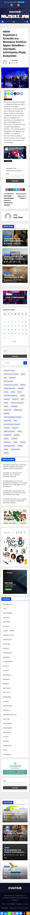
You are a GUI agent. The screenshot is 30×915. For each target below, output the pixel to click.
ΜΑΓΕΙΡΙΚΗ (7, 688)
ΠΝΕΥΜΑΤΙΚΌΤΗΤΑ (9, 715)
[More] (5, 96)
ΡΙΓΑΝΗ (5, 737)
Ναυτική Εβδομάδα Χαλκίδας (12, 424)
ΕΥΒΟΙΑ (6, 402)
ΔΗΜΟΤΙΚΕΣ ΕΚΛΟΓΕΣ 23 (10, 395)
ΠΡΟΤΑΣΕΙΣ (7, 732)
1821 (5, 377)
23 (26, 330)
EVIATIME (15, 12)
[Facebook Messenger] (11, 93)
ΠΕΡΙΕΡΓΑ (6, 710)
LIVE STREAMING (11, 904)
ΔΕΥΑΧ (19, 392)
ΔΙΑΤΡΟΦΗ (6, 644)
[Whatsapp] (8, 93)
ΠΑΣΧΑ (19, 431)
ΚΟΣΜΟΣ (6, 684)
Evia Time (15, 60)
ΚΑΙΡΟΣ (6, 406)
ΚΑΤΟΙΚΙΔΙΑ (7, 675)
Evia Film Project (8, 381)
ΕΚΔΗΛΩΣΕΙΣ (7, 653)
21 (19, 330)
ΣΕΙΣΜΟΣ (16, 435)
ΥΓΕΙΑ (5, 750)
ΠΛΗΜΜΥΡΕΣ (7, 435)
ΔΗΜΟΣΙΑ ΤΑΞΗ (8, 635)
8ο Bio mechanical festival (11, 374)
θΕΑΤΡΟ (6, 453)
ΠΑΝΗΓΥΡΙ (15, 427)
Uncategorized (7, 604)
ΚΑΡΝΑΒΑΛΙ (14, 406)
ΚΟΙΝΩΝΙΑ (6, 679)
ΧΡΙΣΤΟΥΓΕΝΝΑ (15, 449)
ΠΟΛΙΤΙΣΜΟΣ (6, 31)
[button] (24, 22)
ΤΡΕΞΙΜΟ (22, 442)
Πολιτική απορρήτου (23, 908)
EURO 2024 (12, 377)
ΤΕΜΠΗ (15, 442)
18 (8, 330)
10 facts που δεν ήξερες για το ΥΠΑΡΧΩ (21, 196)
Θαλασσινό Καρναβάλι (17, 402)
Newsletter (19, 904)
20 (15, 330)
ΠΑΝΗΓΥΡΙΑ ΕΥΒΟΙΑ (9, 431)
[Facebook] (5, 93)
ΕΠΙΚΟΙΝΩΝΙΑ (5, 908)
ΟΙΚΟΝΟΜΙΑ (7, 697)
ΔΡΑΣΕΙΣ (6, 648)
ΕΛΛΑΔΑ (26, 904)
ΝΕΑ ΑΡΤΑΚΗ (7, 420)
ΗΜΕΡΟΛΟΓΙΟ (13, 908)
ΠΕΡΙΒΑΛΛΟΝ (7, 706)
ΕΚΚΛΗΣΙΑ (15, 399)
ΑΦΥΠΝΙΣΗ (7, 622)
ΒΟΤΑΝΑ (6, 626)
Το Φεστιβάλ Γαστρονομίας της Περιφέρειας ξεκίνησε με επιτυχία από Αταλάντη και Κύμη (14, 492)
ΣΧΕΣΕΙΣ (6, 741)
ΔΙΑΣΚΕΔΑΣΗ (7, 639)
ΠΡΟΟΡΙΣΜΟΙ (7, 728)
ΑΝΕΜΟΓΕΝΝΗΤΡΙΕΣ (9, 388)
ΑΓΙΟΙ (5, 608)
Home (3, 904)
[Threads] (15, 93)
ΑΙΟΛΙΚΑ (23, 384)
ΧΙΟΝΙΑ (6, 449)
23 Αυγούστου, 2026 (12, 817)
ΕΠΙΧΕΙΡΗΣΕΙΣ (8, 662)
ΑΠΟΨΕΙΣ (6, 617)
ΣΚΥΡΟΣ (6, 438)
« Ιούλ (14, 341)
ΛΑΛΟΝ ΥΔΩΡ (7, 410)
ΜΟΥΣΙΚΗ (6, 413)
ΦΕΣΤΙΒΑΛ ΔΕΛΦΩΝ (9, 445)
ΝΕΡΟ (15, 420)
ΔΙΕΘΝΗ (22, 395)
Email (7, 173)
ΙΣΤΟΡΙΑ (6, 670)
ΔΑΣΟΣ (13, 392)
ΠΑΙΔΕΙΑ (6, 701)
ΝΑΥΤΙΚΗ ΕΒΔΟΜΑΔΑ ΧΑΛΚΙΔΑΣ (12, 417)
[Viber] (18, 93)
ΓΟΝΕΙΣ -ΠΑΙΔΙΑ (8, 631)
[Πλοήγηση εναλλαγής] (14, 22)
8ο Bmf (23, 374)
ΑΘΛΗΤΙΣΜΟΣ (7, 613)
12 (11, 326)
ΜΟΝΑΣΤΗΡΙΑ (18, 410)
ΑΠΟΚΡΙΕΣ (21, 388)
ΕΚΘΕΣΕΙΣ (7, 399)
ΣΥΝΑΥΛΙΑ (14, 438)
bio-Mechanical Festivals (11, 384)
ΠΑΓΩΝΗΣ (6, 427)
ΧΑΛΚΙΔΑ (20, 445)
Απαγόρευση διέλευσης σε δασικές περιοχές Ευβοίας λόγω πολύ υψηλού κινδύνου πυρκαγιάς (14, 466)
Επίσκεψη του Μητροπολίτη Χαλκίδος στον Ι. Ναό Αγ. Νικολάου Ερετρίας (12, 474)
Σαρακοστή (7, 442)
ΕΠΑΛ (22, 399)
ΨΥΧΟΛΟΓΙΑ (7, 754)
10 (5, 326)
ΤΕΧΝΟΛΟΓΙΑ (7, 745)
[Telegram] (21, 93)
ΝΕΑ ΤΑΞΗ (6, 692)
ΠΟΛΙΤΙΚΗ (6, 719)
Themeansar (15, 900)
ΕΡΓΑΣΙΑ (6, 666)
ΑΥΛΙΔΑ (6, 392)
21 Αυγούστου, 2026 (12, 873)
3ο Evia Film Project (9, 370)
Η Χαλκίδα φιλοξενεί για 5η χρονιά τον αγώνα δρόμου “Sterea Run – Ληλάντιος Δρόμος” (15, 500)
